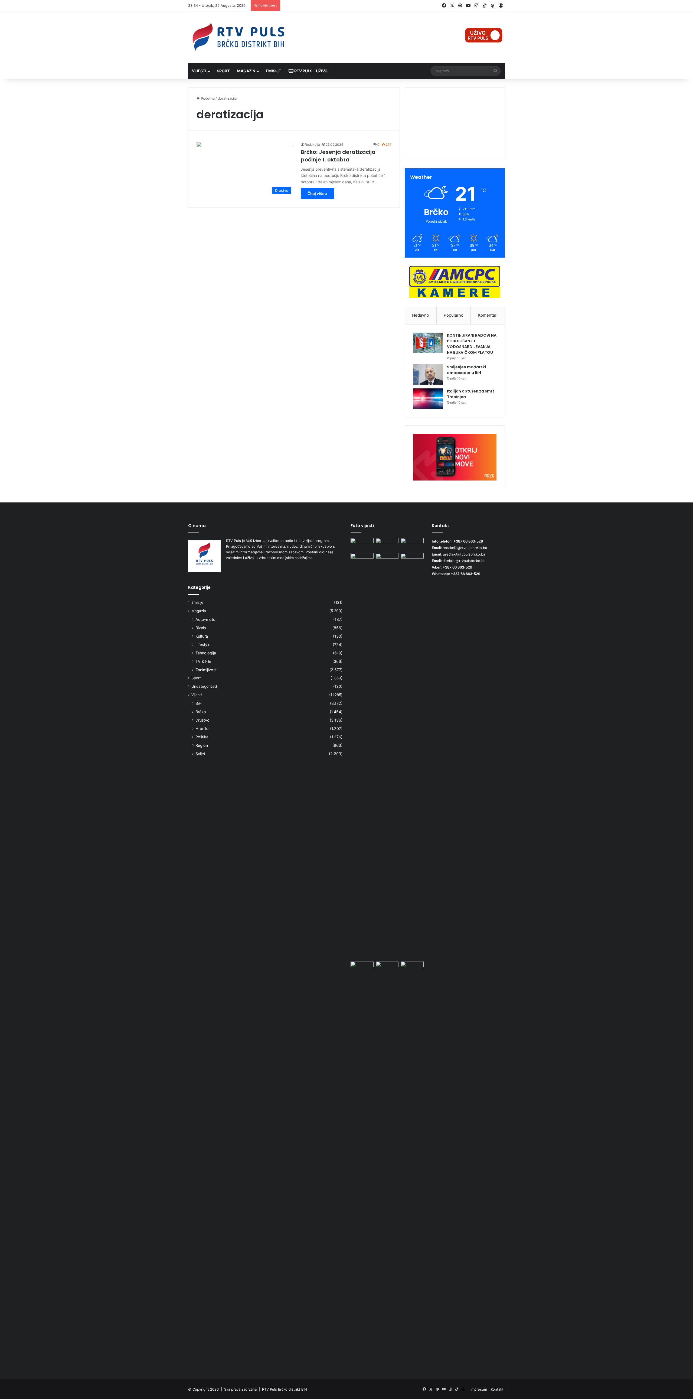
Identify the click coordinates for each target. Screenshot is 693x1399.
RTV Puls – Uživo (310, 71)
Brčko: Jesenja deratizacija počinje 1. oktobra (338, 155)
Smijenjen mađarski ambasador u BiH (466, 369)
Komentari (488, 315)
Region (201, 745)
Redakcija (312, 144)
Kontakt (497, 1389)
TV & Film (203, 661)
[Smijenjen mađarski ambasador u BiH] (428, 374)
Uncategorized (204, 686)
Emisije (273, 71)
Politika (201, 737)
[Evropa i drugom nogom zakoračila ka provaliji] (412, 756)
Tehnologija (205, 653)
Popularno (453, 315)
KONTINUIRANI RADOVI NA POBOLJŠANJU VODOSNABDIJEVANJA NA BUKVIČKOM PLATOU (471, 344)
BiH (198, 703)
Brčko (200, 711)
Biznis (200, 627)
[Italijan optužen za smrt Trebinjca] (428, 398)
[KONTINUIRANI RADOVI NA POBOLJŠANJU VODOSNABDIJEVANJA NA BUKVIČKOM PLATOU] (428, 343)
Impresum (478, 1389)
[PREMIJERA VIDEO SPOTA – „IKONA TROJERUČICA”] (387, 544)
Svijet (200, 753)
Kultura (201, 636)
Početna (207, 98)
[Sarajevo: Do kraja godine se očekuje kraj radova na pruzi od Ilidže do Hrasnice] (387, 968)
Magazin (246, 71)
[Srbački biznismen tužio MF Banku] (362, 968)
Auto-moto (205, 619)
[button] (454, 141)
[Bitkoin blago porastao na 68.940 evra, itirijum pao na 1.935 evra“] (412, 544)
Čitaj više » (317, 193)
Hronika (202, 728)
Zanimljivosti (206, 669)
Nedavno (420, 315)
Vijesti (199, 71)
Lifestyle (202, 644)
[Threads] (493, 5)
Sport (223, 71)
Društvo (202, 720)
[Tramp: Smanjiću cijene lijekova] (412, 1165)
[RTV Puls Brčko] (238, 37)
